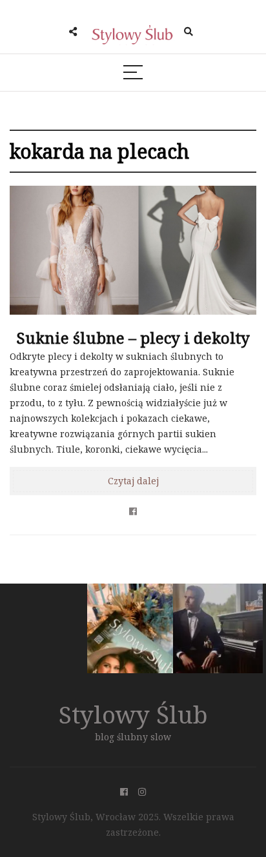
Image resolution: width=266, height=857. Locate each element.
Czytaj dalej (133, 481)
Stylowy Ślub (133, 714)
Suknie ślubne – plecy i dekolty (133, 337)
